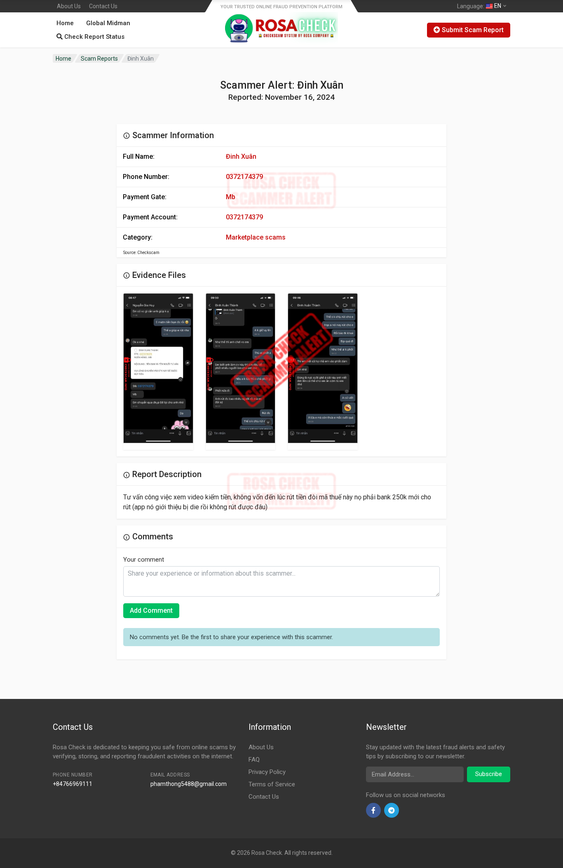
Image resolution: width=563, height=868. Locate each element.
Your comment (143, 559)
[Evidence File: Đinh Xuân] (158, 368)
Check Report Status (93, 36)
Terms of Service (272, 784)
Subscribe (488, 774)
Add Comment (151, 610)
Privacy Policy (267, 772)
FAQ (254, 759)
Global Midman (108, 23)
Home (65, 23)
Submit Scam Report (472, 30)
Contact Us (103, 6)
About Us (69, 6)
